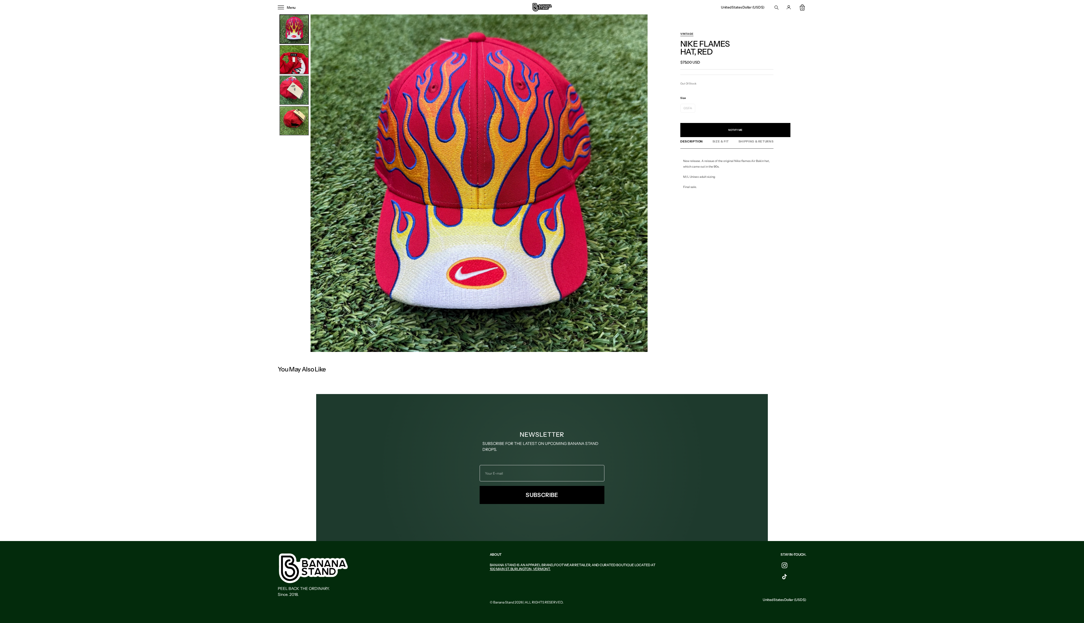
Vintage (686, 34)
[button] (742, 7)
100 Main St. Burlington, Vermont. (520, 569)
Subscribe (542, 495)
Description (691, 141)
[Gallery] (463, 183)
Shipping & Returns (755, 141)
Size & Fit (721, 141)
